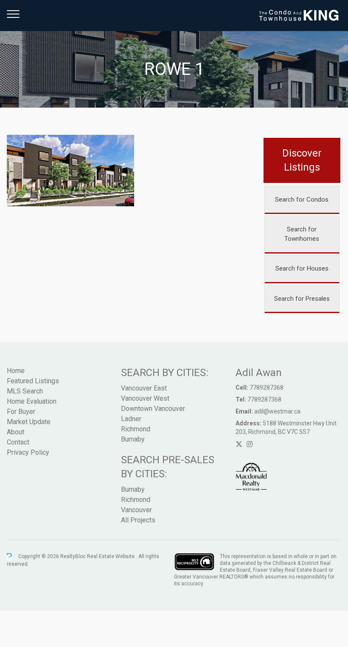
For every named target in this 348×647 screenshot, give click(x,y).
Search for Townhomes (301, 234)
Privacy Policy (28, 452)
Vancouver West (145, 398)
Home (16, 371)
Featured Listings (33, 381)
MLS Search (25, 391)
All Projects (138, 520)
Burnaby (133, 439)
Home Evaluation (31, 401)
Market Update (29, 422)
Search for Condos (301, 199)
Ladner (131, 419)
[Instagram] (250, 444)
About (15, 432)
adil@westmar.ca (277, 411)
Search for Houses (301, 268)
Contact (18, 442)
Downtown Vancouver (153, 409)
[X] (239, 444)
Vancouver (136, 510)
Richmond (135, 429)
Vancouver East (144, 388)
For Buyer (21, 412)
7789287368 (266, 387)
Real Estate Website (111, 556)
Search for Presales (302, 298)
